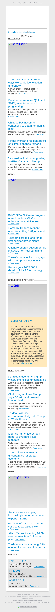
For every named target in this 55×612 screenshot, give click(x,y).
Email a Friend (38, 3)
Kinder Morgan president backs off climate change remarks (27, 142)
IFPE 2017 (15, 570)
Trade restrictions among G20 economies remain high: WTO (26, 546)
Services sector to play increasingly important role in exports (26, 515)
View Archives (28, 3)
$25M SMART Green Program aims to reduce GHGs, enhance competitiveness (26, 218)
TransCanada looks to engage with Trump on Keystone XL (26, 259)
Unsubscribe (34, 594)
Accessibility (26, 594)
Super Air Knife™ (21, 320)
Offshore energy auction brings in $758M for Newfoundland (27, 249)
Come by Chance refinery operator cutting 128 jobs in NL (27, 229)
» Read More (23, 94)
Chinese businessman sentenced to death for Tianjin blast (26, 125)
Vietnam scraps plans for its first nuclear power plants (25, 239)
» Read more (39, 567)
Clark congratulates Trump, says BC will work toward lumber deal (24, 397)
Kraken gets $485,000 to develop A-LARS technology (25, 269)
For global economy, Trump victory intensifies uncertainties (27, 378)
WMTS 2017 (16, 580)
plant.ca (31, 32)
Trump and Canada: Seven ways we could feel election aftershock (25, 82)
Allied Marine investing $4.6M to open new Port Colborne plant (26, 536)
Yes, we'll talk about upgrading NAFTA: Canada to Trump (26, 160)
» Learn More (26, 363)
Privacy (19, 594)
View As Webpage (18, 3)
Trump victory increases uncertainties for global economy (23, 455)
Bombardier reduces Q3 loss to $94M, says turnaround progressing (27, 103)
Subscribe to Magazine (17, 32)
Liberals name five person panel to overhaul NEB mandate (24, 436)
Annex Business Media (33, 600)
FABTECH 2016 (18, 560)
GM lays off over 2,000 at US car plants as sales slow (26, 525)
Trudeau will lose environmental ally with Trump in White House (26, 416)
